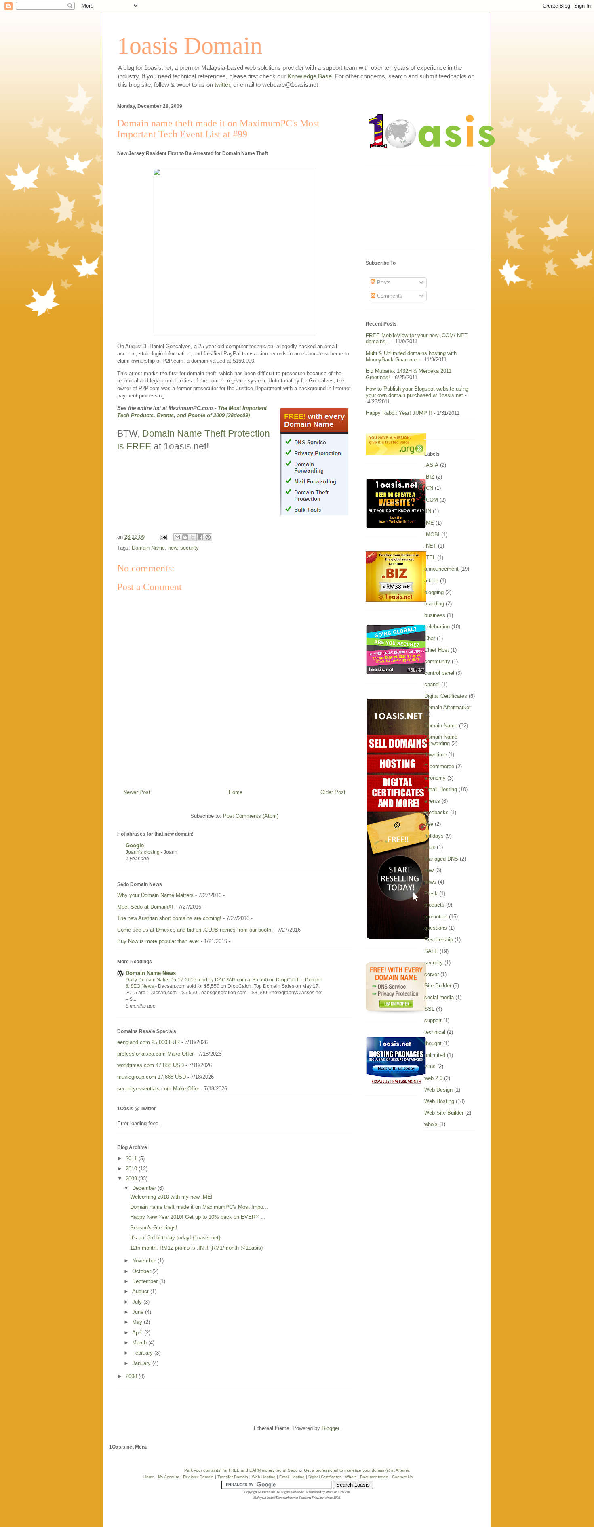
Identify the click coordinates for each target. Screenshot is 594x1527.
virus (430, 1066)
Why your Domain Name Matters (155, 895)
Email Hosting (440, 789)
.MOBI (432, 534)
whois (431, 1124)
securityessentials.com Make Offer (158, 1089)
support (433, 1020)
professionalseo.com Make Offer (155, 1054)
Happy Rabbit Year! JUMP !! (399, 413)
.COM (431, 500)
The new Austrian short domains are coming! (169, 918)
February (143, 1353)
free (428, 824)
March (140, 1343)
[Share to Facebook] (200, 537)
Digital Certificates (445, 696)
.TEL (430, 558)
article (431, 581)
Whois (350, 1476)
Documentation (374, 1476)
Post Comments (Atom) (250, 816)
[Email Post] (163, 537)
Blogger (330, 1428)
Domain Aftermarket (447, 707)
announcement (441, 569)
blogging (434, 592)
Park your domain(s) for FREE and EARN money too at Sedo (241, 1470)
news (430, 882)
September (145, 1281)
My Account (168, 1476)
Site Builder (437, 986)
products (434, 905)
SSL (429, 1009)
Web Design (438, 1090)
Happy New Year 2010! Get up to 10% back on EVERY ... (197, 1217)
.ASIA (431, 465)
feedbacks (436, 812)
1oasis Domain (189, 45)
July (137, 1302)
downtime (435, 755)
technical (434, 1032)
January (142, 1363)
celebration (437, 627)
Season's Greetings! (153, 1228)
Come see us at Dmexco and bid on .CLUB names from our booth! (195, 930)
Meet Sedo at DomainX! (145, 907)
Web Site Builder (443, 1113)
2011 (132, 1158)
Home (235, 792)
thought (433, 1043)
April (138, 1333)
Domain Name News (151, 973)
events (432, 801)
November (145, 1261)
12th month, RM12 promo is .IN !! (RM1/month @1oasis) (196, 1248)
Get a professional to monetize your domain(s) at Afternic (357, 1470)
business (434, 615)
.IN (427, 511)
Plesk (431, 894)
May (138, 1322)
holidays (434, 836)
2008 (132, 1376)
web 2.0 (433, 1078)
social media (439, 997)
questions (435, 928)
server (431, 974)
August (141, 1291)
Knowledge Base (309, 76)
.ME (429, 523)
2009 (132, 1179)
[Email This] (177, 537)
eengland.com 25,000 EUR (148, 1042)
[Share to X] (193, 537)
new (172, 548)
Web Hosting (439, 1101)
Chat (429, 638)
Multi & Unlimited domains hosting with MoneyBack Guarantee (411, 356)
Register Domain (198, 1476)
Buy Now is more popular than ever (158, 941)
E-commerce (439, 766)
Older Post (332, 792)
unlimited (434, 1055)
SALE (431, 951)
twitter (222, 84)
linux (429, 847)
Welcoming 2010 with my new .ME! (171, 1197)
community (437, 661)
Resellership (438, 940)
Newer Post (136, 792)
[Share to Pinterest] (208, 537)
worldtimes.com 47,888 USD (150, 1065)
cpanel (432, 684)
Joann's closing (143, 852)
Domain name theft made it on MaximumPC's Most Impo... (199, 1207)
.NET (430, 546)
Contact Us (402, 1476)
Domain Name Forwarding (440, 740)
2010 (132, 1169)
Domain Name (148, 548)
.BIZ (429, 477)
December (145, 1188)
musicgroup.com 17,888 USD (151, 1077)
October (142, 1271)
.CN (428, 488)
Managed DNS (441, 859)
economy (435, 778)
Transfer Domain (232, 1476)
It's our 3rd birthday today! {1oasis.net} (175, 1238)
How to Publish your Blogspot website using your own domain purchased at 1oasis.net (417, 392)
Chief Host (436, 650)
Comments (388, 296)
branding (434, 604)
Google (135, 845)
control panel (439, 673)
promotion (435, 917)
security (189, 548)
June (138, 1312)
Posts (383, 282)
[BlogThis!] (185, 537)
